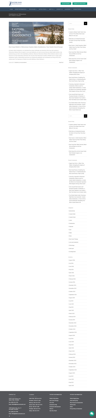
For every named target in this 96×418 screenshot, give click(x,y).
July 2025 (71, 300)
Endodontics (17, 62)
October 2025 (72, 291)
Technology (71, 245)
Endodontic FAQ (53, 404)
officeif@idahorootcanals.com (19, 404)
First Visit (52, 402)
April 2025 (71, 310)
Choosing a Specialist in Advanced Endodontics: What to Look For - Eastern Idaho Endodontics (76, 85)
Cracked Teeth (72, 214)
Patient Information (54, 398)
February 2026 (72, 279)
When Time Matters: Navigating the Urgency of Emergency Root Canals (77, 72)
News (70, 236)
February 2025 (72, 316)
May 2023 (71, 382)
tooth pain (71, 248)
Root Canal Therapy (73, 239)
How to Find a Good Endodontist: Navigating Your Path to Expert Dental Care (77, 108)
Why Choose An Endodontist (76, 402)
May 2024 (71, 344)
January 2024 (72, 357)
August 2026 (72, 260)
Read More (61, 62)
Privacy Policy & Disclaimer (76, 408)
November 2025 (72, 288)
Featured (71, 226)
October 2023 (72, 366)
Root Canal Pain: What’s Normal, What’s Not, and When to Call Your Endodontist (78, 53)
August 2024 (72, 335)
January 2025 (72, 319)
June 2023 (71, 379)
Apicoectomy (72, 210)
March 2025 (72, 313)
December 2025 (72, 285)
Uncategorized (72, 251)
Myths (70, 232)
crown (70, 220)
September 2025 (73, 294)
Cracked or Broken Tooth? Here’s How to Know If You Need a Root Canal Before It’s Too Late (77, 33)
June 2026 (71, 266)
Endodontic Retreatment (55, 406)
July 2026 (71, 263)
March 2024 (72, 351)
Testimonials (73, 404)
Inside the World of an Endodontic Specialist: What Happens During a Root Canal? (77, 89)
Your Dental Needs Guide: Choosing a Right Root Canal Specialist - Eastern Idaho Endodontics (77, 104)
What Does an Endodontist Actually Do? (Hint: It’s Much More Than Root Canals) (77, 40)
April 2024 (71, 348)
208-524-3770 (38, 398)
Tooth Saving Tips (74, 400)
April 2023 (71, 385)
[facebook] (9, 416)
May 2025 (71, 307)
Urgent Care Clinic (73, 70)
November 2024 (72, 326)
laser (70, 229)
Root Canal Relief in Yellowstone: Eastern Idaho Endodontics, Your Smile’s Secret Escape (36, 47)
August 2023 (72, 373)
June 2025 (71, 304)
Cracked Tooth (72, 217)
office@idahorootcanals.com (18, 413)
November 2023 (72, 363)
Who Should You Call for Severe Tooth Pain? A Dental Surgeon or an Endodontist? (77, 60)
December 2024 (72, 322)
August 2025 (72, 297)
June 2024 (71, 341)
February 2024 (72, 354)
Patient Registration (74, 398)
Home (10, 15)
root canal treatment (23, 62)
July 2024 (71, 338)
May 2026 (71, 269)
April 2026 (71, 272)
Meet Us (51, 408)
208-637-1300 (37, 400)
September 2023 (73, 369)
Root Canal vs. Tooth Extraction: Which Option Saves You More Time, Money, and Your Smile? (77, 47)
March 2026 (72, 275)
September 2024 (73, 332)
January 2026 (72, 282)
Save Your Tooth (53, 410)
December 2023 (72, 360)
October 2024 (72, 329)
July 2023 (71, 376)
